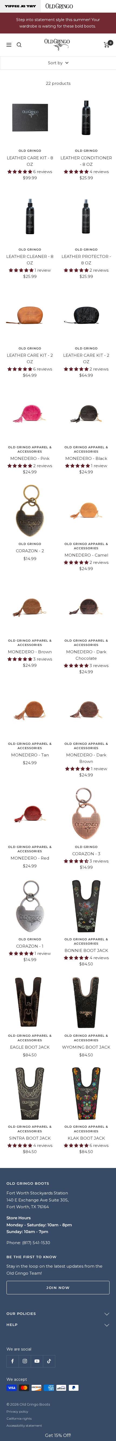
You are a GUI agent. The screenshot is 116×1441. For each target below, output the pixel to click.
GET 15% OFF (58, 775)
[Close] (106, 657)
